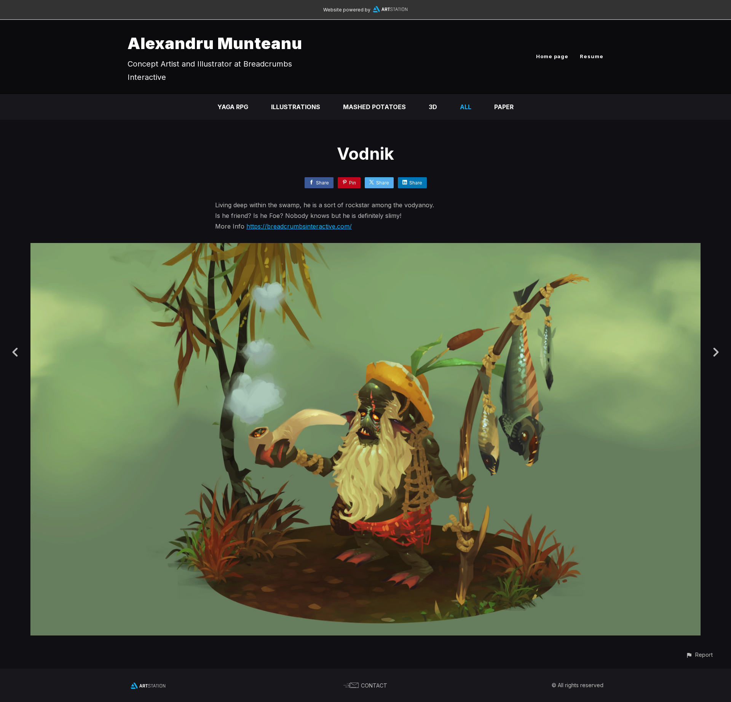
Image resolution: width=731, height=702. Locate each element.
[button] (699, 654)
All (465, 107)
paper (504, 107)
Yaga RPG (232, 107)
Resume (591, 56)
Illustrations (295, 107)
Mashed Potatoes (374, 107)
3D (433, 107)
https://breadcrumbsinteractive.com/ (299, 226)
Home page (552, 56)
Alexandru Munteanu (215, 43)
